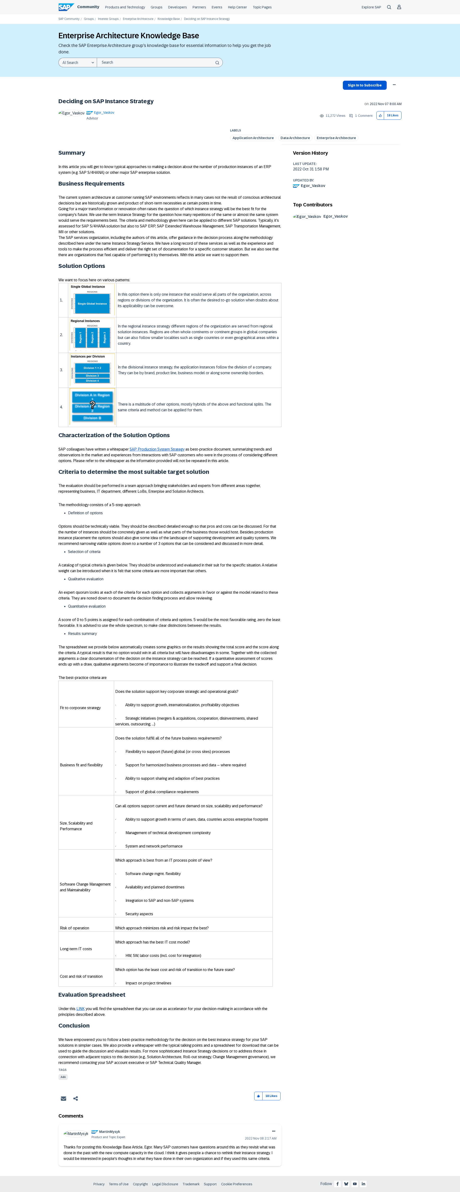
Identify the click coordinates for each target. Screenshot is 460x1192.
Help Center (237, 7)
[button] (380, 115)
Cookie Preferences (236, 1184)
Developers (177, 7)
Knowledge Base (169, 19)
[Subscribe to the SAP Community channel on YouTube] (355, 1184)
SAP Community (69, 19)
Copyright (140, 1184)
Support (210, 1184)
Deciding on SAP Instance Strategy (106, 101)
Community (88, 7)
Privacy (98, 1184)
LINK (80, 1009)
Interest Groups (108, 19)
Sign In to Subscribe (365, 85)
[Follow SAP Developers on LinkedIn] (363, 1184)
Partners (199, 7)
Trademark (191, 1184)
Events (217, 7)
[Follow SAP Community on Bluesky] (346, 1184)
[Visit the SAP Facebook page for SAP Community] (337, 1184)
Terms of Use (119, 1184)
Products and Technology (125, 7)
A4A (63, 1077)
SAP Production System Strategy (157, 449)
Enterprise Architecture (138, 19)
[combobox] (160, 62)
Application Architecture (253, 138)
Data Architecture (295, 138)
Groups (156, 7)
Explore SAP (371, 7)
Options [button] (394, 86)
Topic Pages (262, 7)
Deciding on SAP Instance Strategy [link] (207, 19)
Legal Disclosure (165, 1184)
